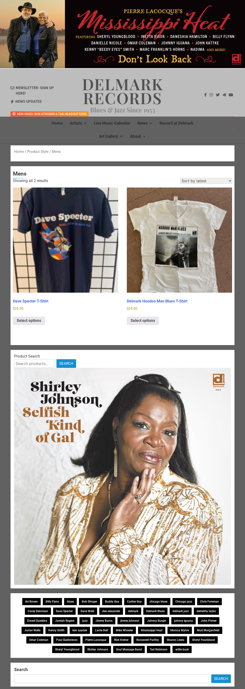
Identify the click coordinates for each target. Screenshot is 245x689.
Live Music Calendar (112, 123)
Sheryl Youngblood (67, 649)
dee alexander (111, 611)
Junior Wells (32, 630)
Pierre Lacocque (95, 640)
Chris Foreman (209, 601)
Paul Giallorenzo (67, 640)
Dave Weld (87, 611)
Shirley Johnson (97, 649)
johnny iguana (183, 620)
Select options (29, 320)
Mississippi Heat (151, 630)
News (142, 123)
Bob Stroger (89, 601)
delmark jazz (181, 611)
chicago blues (158, 601)
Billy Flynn (52, 601)
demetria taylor (206, 611)
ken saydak (79, 630)
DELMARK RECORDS (122, 91)
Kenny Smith (56, 630)
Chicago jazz (183, 601)
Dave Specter (64, 611)
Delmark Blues (155, 611)
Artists (76, 123)
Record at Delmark (176, 123)
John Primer (209, 620)
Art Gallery (108, 136)
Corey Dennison (38, 611)
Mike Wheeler (124, 630)
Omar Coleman (38, 640)
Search (66, 363)
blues (70, 601)
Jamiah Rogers (64, 620)
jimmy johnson (129, 620)
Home (57, 123)
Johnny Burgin (156, 620)
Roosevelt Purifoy (147, 640)
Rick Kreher (121, 640)
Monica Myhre (179, 630)
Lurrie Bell (101, 630)
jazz (85, 620)
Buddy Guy (112, 601)
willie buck (182, 649)
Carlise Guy (134, 601)
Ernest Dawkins (37, 620)
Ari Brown (31, 601)
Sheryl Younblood (203, 640)
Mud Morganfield (208, 630)
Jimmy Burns (103, 620)
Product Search (27, 356)
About (135, 136)
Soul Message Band (129, 649)
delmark (133, 611)
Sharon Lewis (175, 640)
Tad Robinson (158, 649)
